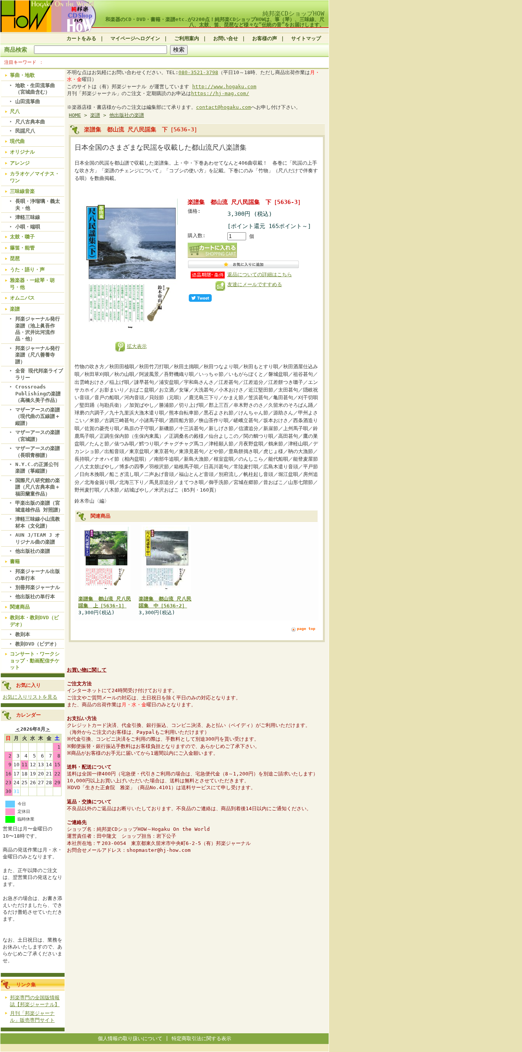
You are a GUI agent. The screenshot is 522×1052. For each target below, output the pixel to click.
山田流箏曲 (27, 101)
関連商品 (20, 607)
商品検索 (15, 49)
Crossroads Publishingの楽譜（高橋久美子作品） (38, 393)
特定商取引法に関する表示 (201, 1038)
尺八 (15, 111)
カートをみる (81, 38)
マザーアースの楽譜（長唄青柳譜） (37, 451)
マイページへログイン (135, 38)
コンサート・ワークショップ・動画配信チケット (35, 660)
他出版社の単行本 (35, 596)
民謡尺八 (25, 131)
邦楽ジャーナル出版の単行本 (37, 574)
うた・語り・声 (27, 269)
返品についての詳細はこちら (259, 274)
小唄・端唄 (27, 227)
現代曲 (17, 141)
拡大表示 (137, 346)
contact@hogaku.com (223, 107)
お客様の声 (264, 38)
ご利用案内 (186, 38)
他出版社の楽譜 (32, 551)
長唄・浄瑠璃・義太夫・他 (37, 204)
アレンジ (20, 163)
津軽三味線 (27, 217)
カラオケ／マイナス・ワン (35, 177)
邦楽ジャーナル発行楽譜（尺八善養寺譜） (37, 354)
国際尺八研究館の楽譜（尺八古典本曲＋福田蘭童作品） (37, 487)
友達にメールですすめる (254, 284)
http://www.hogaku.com (224, 86)
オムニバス (22, 298)
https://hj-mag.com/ (220, 93)
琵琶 (15, 258)
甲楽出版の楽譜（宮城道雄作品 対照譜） (39, 506)
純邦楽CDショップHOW (293, 13)
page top (306, 628)
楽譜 (15, 309)
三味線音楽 (22, 191)
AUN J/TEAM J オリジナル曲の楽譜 (37, 538)
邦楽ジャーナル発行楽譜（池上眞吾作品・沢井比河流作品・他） (37, 328)
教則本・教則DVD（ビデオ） (34, 621)
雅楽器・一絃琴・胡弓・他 (32, 283)
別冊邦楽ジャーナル (37, 587)
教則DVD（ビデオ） (37, 644)
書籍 (15, 561)
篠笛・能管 (22, 248)
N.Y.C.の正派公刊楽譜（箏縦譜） (36, 467)
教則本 (22, 634)
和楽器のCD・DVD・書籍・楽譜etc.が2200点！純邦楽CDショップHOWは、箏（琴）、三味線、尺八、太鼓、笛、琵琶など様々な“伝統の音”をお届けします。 (214, 21)
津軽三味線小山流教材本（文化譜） (37, 522)
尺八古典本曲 (30, 122)
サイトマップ (306, 38)
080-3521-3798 (198, 72)
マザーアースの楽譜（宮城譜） (37, 435)
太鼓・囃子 (22, 237)
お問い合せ (225, 38)
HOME (75, 115)
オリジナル (22, 152)
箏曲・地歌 (22, 75)
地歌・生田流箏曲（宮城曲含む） (35, 89)
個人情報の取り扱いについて (130, 1038)
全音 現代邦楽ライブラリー (39, 374)
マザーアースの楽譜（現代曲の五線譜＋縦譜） (37, 416)
